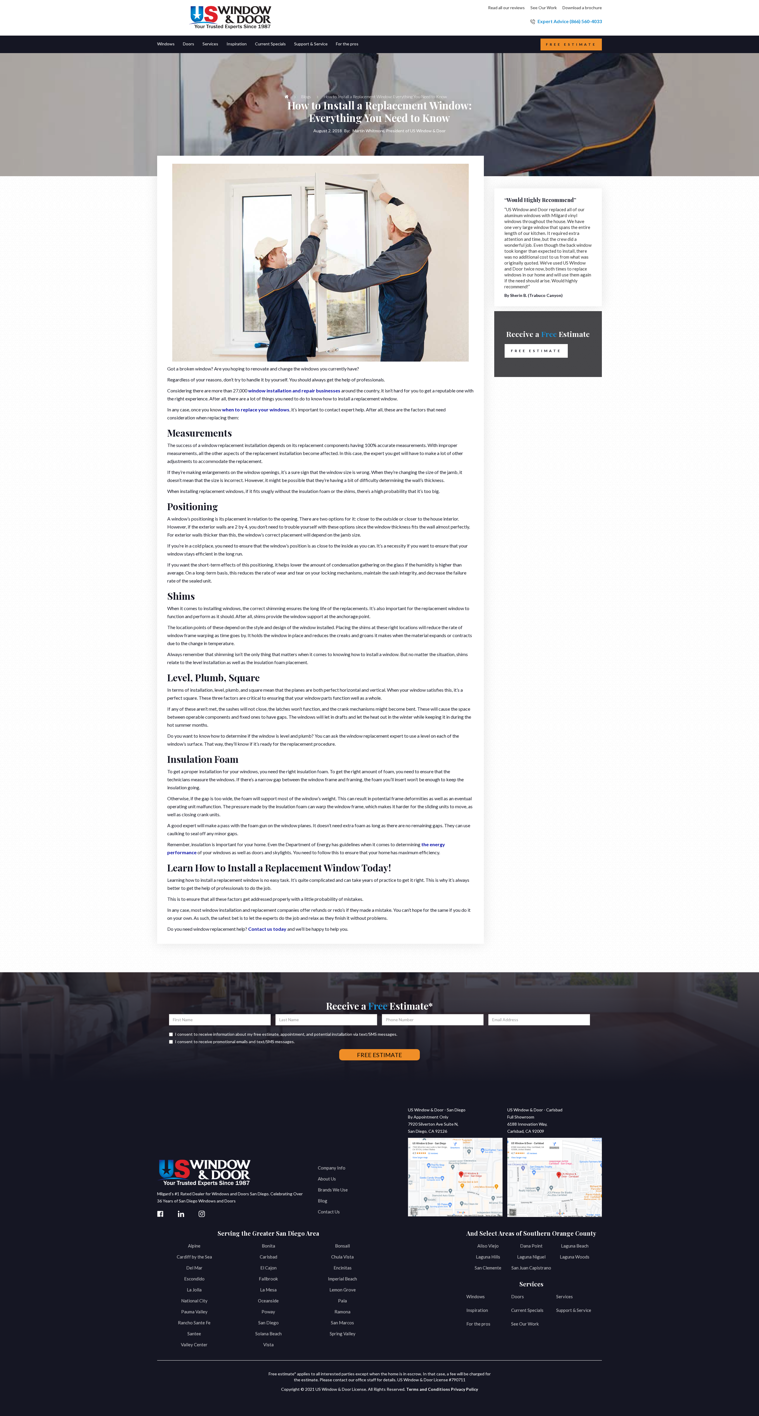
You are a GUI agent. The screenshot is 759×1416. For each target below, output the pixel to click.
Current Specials (527, 1310)
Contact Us (329, 1211)
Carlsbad (268, 1256)
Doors (517, 1296)
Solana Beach (268, 1333)
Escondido (194, 1278)
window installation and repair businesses (294, 390)
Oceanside (268, 1300)
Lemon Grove (342, 1289)
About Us (327, 1178)
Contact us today (267, 929)
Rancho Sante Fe (194, 1322)
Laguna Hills (488, 1256)
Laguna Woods (574, 1256)
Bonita (268, 1245)
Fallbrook (268, 1278)
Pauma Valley (194, 1311)
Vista (268, 1344)
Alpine (194, 1245)
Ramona (342, 1311)
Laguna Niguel (531, 1256)
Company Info (331, 1167)
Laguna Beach (575, 1245)
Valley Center (194, 1344)
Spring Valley (342, 1333)
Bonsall (342, 1245)
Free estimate (571, 44)
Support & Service (573, 1310)
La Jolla (194, 1289)
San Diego (268, 1322)
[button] (170, 44)
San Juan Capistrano (531, 1267)
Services (564, 1296)
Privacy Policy (464, 1389)
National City (194, 1300)
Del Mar (194, 1267)
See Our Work (543, 7)
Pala (342, 1300)
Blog (322, 1200)
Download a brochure (582, 7)
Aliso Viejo (488, 1245)
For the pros (478, 1323)
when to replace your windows (255, 409)
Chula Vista (342, 1256)
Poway (268, 1311)
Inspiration (477, 1310)
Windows (475, 1296)
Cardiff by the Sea (194, 1256)
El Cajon (268, 1267)
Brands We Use (333, 1189)
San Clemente (488, 1267)
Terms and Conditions (428, 1389)
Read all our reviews (506, 7)
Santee (194, 1333)
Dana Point (531, 1245)
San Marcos (342, 1322)
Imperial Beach (342, 1278)
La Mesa (268, 1289)
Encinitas (343, 1267)
